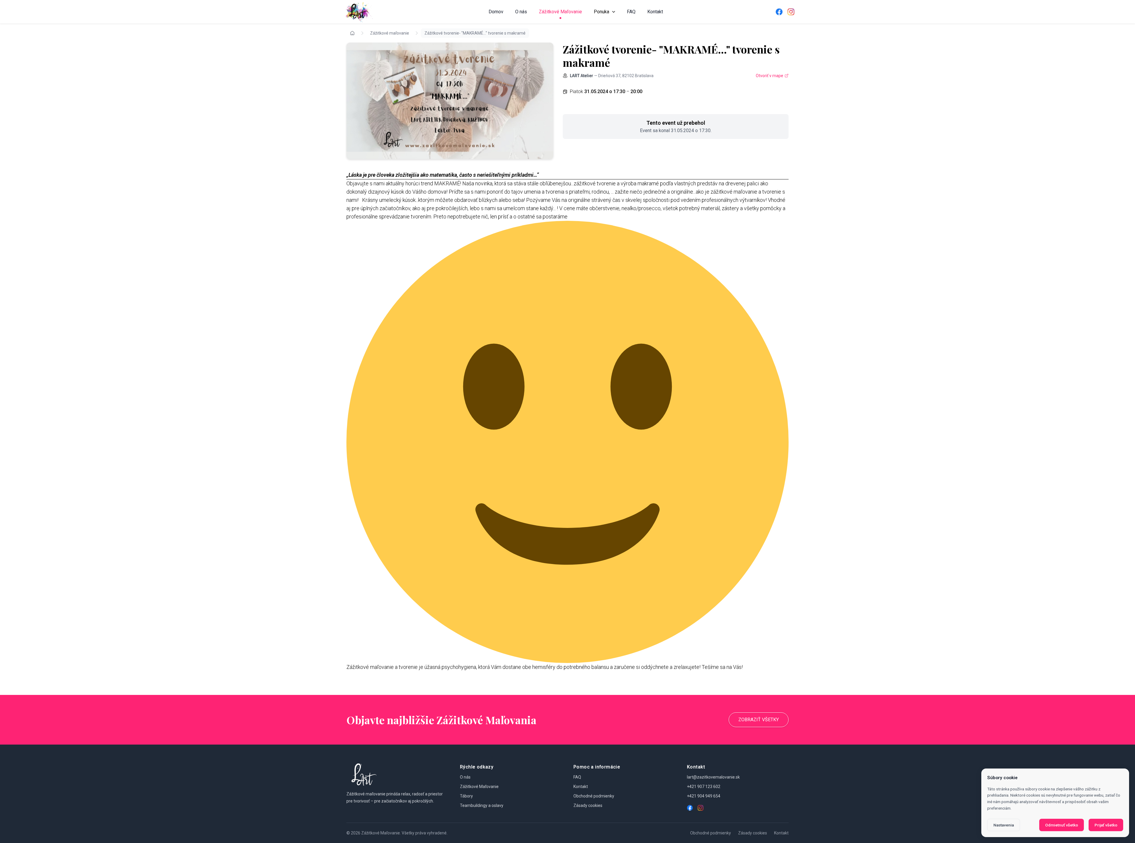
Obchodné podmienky (593, 796)
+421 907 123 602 (703, 786)
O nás (521, 11)
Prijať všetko (1106, 825)
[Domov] (358, 12)
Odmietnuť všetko (1061, 825)
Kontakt (655, 11)
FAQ (631, 11)
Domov (496, 11)
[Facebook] (779, 11)
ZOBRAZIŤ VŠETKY (758, 719)
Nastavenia (1003, 825)
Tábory (466, 796)
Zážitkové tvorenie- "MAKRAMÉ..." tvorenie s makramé (475, 33)
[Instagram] (790, 11)
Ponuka (601, 11)
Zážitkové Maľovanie (560, 11)
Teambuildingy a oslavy (481, 805)
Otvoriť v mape (769, 75)
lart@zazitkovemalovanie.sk (713, 777)
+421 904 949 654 (703, 796)
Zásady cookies (587, 805)
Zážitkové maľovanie (389, 33)
